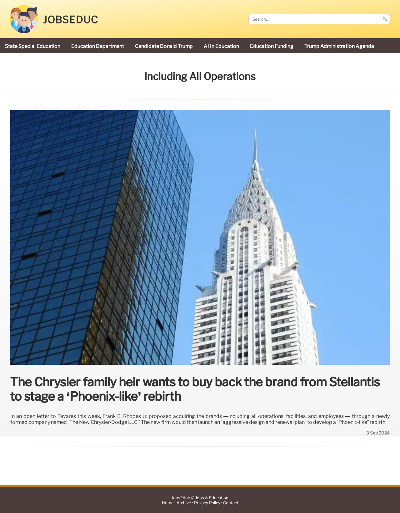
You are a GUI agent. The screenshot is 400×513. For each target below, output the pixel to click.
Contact (230, 502)
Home (168, 502)
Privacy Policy (207, 502)
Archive (184, 502)
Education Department (97, 46)
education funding (271, 46)
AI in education (221, 46)
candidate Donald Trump (164, 46)
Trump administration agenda (339, 46)
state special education (32, 46)
